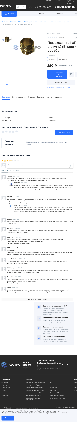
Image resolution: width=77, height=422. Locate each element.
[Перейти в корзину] (30, 6)
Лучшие (12, 170)
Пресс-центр (6, 387)
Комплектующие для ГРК (33, 395)
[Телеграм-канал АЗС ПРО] (62, 365)
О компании (5, 382)
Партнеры (5, 385)
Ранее (17, 170)
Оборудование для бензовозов (35, 22)
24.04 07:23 (16, 219)
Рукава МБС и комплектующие (35, 382)
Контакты (5, 393)
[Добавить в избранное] (71, 74)
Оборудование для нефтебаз (35, 390)
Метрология (53, 387)
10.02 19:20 (18, 276)
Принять (8, 418)
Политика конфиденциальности (65, 407)
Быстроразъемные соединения (59, 22)
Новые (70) (5, 170)
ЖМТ (20, 22)
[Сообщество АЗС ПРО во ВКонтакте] (67, 365)
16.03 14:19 (22, 259)
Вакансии (5, 395)
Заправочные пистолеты (57, 398)
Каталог (13, 22)
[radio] (3, 160)
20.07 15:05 (24, 183)
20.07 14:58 (24, 205)
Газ (26, 13)
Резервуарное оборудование (35, 385)
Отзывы (4, 390)
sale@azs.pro (27, 367)
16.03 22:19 (26, 248)
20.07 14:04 (16, 176)
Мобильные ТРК (55, 393)
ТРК (51, 382)
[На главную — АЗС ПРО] (11, 365)
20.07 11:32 (16, 196)
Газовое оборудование (57, 395)
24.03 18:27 (18, 237)
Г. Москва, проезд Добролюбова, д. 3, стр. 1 (49, 363)
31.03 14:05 (17, 228)
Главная (5, 22)
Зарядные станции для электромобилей (33, 398)
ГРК (51, 385)
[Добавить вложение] (71, 166)
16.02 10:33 (19, 268)
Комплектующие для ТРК (33, 393)
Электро (59, 13)
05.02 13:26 (15, 287)
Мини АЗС (53, 390)
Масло (41, 13)
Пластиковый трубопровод (34, 387)
